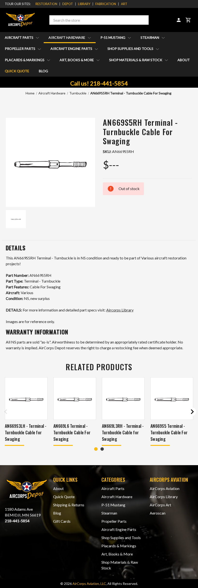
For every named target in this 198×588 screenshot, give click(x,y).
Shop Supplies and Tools (130, 48)
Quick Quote (17, 71)
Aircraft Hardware (67, 37)
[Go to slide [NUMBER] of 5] (6, 412)
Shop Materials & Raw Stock (136, 60)
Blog (43, 71)
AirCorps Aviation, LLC (89, 583)
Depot (67, 4)
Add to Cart (26, 405)
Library (84, 4)
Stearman (150, 37)
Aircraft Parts (19, 37)
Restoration (46, 4)
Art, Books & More (77, 60)
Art (124, 4)
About (183, 60)
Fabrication (105, 4)
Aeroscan (157, 513)
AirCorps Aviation (164, 488)
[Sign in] (179, 20)
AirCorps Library (164, 496)
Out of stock (172, 405)
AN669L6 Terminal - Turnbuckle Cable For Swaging (72, 432)
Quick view (26, 392)
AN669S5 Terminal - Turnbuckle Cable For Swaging (169, 432)
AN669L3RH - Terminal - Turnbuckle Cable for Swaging (123, 432)
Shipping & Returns (68, 504)
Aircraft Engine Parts (71, 48)
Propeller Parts (20, 48)
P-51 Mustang (113, 37)
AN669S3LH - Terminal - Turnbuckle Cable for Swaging (26, 432)
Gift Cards (62, 521)
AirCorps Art (160, 504)
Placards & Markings (25, 60)
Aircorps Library (120, 310)
